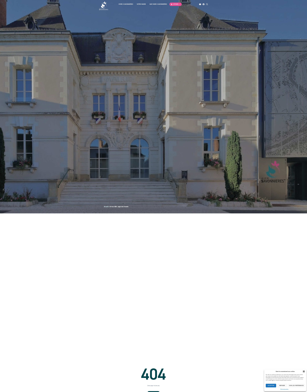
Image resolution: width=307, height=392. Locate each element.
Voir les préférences (296, 385)
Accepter (271, 385)
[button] (304, 371)
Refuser (282, 385)
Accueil (106, 206)
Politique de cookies (284, 389)
